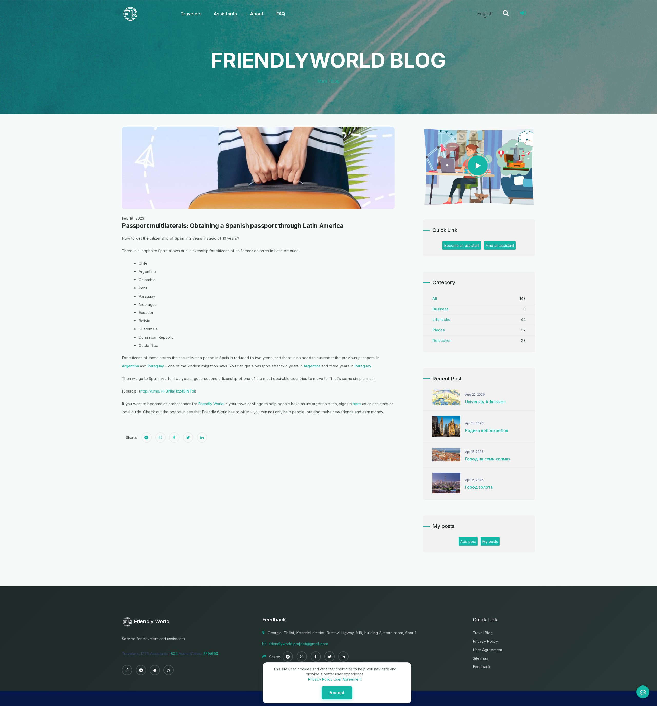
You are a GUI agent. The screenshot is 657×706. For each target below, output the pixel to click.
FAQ (280, 13)
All (434, 298)
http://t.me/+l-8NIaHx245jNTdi (167, 391)
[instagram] (168, 670)
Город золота (479, 487)
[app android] (155, 670)
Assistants (225, 13)
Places (438, 330)
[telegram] (141, 670)
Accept (336, 692)
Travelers (191, 13)
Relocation (441, 340)
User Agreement (487, 649)
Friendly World (211, 403)
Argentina (130, 366)
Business (440, 309)
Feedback (482, 666)
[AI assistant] (642, 691)
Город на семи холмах (487, 459)
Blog (335, 81)
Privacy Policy (485, 641)
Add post (468, 541)
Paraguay (155, 366)
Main (322, 81)
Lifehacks (441, 319)
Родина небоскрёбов (486, 430)
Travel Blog (483, 632)
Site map (480, 658)
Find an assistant (500, 245)
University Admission (485, 401)
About (257, 13)
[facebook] (127, 670)
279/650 (210, 653)
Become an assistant (461, 245)
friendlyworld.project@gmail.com (298, 643)
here (357, 403)
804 (174, 653)
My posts (490, 541)
